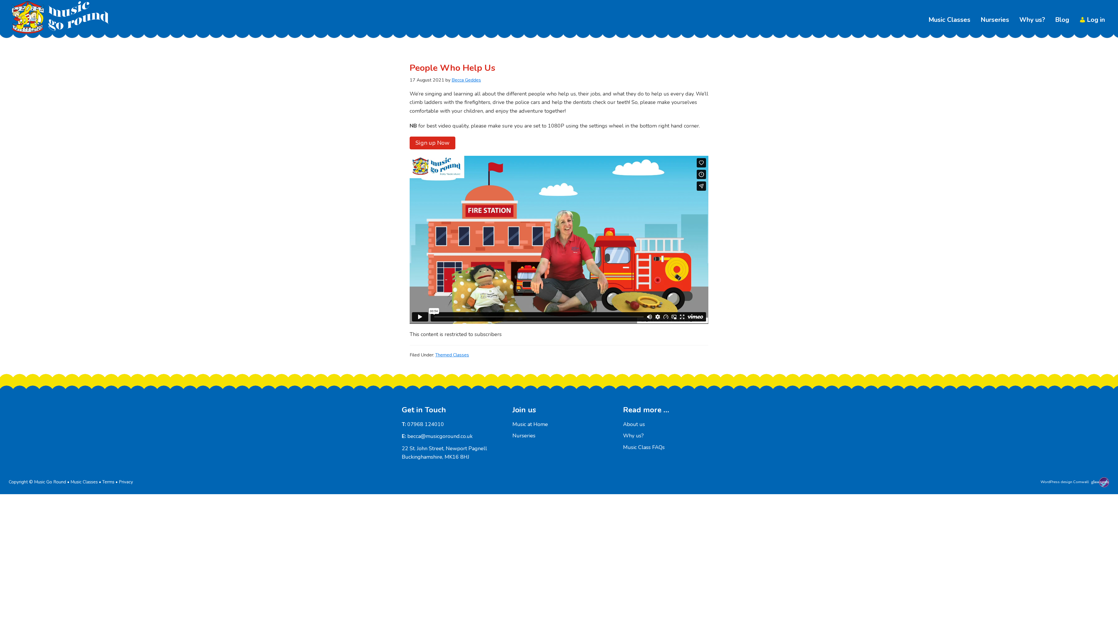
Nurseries (523, 435)
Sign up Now (432, 143)
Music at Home (530, 424)
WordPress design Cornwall (1065, 482)
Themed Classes (452, 355)
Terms (108, 482)
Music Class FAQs (644, 447)
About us (634, 424)
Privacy (126, 482)
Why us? (633, 435)
